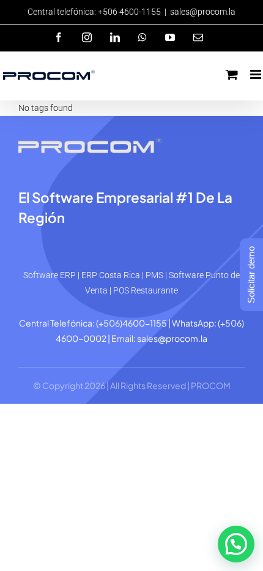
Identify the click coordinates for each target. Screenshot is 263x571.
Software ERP (49, 275)
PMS (154, 275)
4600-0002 (81, 338)
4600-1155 (144, 322)
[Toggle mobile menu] (256, 74)
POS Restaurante (145, 290)
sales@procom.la (202, 12)
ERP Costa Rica (110, 275)
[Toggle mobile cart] (232, 74)
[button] (236, 544)
